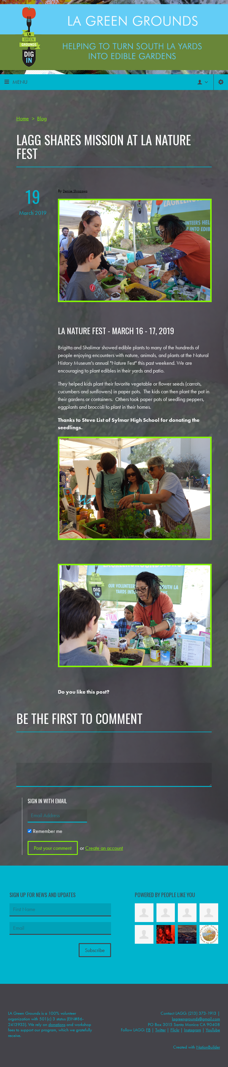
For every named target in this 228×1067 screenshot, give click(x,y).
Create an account (104, 848)
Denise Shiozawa (75, 191)
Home (22, 118)
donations (56, 1024)
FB (148, 1030)
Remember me (47, 831)
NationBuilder (208, 1047)
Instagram (192, 1030)
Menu (20, 81)
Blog (42, 118)
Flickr (174, 1030)
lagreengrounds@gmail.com (196, 1019)
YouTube (213, 1030)
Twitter (160, 1030)
